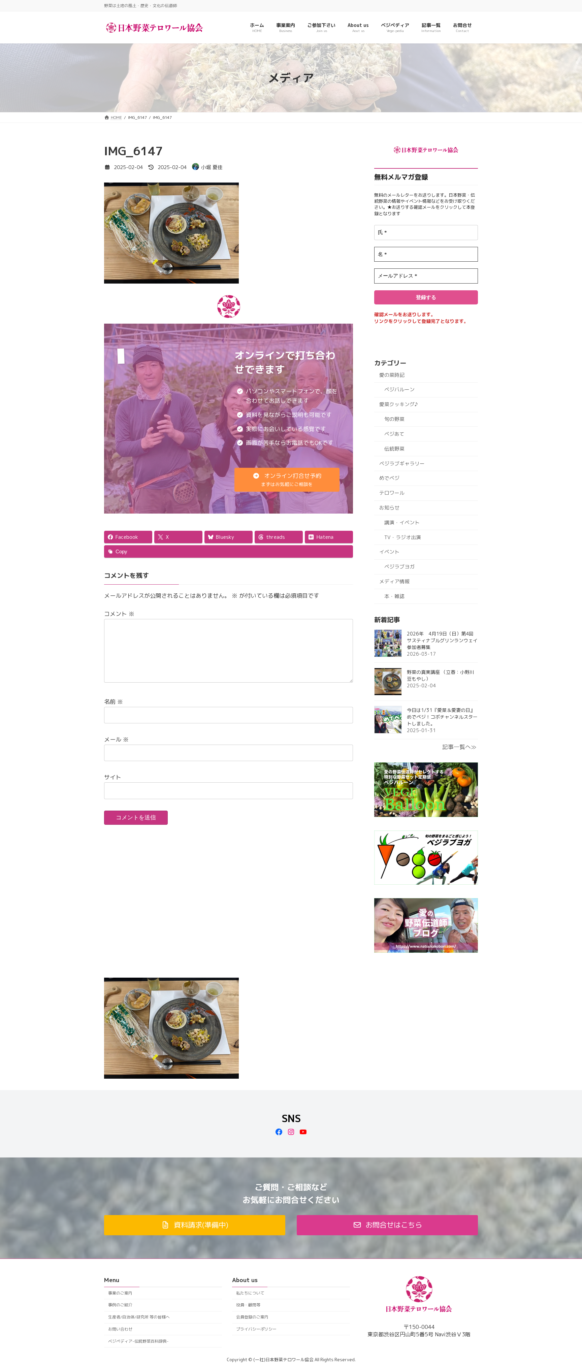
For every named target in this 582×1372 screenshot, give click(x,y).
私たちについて (250, 1293)
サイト (112, 777)
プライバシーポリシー (256, 1329)
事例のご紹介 (120, 1305)
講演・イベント (402, 522)
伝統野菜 (394, 448)
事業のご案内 (120, 1293)
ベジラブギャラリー (402, 463)
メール (116, 739)
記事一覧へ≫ (459, 747)
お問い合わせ (120, 1329)
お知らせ (389, 507)
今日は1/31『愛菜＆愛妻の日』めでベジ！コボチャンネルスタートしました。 (442, 717)
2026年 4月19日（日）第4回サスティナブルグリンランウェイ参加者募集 (442, 640)
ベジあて (394, 433)
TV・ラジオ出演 (402, 537)
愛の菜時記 (392, 375)
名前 (113, 702)
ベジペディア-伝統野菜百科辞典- (138, 1341)
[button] (287, 480)
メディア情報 (394, 581)
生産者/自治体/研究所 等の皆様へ (139, 1317)
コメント (119, 614)
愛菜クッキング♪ (398, 404)
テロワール (392, 492)
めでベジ (389, 478)
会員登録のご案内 (252, 1317)
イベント (389, 551)
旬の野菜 (394, 419)
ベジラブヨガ (399, 566)
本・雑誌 (394, 596)
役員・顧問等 (248, 1305)
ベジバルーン (399, 389)
